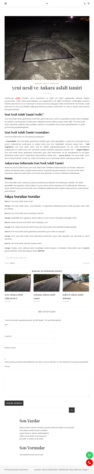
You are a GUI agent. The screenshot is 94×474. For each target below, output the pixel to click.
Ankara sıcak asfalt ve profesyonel (32, 436)
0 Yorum (86, 263)
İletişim (85, 470)
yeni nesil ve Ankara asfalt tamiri (16, 258)
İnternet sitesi (10, 347)
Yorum (7, 366)
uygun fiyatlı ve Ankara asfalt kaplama (34, 433)
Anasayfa (37, 470)
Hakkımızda (78, 470)
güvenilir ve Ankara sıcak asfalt (31, 439)
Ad (6, 324)
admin (12, 263)
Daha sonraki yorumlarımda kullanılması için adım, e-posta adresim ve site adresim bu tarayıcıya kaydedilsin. (47, 362)
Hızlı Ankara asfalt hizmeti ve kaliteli (33, 430)
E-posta (8, 336)
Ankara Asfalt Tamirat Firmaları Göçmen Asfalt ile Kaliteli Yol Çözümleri (46, 427)
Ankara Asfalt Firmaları (47, 83)
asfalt (18, 98)
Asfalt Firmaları (63, 470)
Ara (72, 410)
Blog (71, 470)
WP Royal (8, 470)
